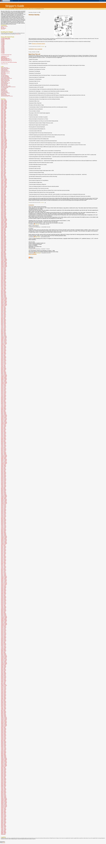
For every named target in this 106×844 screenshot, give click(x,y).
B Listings (2, 39)
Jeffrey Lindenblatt (4, 26)
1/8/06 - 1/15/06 (3, 110)
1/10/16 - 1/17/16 (3, 505)
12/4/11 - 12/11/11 (3, 342)
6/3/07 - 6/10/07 (3, 165)
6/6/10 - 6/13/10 (3, 284)
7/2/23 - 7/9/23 (3, 787)
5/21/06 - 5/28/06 (3, 125)
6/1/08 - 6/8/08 (3, 204)
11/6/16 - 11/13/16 (3, 538)
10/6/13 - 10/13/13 (4, 414)
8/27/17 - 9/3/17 (3, 571)
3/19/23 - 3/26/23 (3, 775)
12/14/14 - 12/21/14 (4, 462)
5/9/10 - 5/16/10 (3, 281)
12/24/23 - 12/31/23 (4, 806)
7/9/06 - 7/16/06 (3, 129)
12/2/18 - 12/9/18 (3, 622)
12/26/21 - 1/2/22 (3, 726)
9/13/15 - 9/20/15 (3, 492)
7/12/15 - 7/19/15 (3, 485)
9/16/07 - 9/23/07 (3, 176)
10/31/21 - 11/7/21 (3, 720)
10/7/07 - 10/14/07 (4, 178)
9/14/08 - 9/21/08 (3, 216)
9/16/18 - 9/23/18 (3, 613)
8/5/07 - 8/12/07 (3, 171)
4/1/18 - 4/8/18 (3, 595)
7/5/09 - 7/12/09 (3, 248)
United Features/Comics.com (5, 71)
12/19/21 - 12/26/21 (4, 725)
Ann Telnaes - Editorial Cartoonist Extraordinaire (8, 86)
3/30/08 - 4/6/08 (3, 197)
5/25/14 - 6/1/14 (3, 440)
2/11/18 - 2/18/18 (3, 589)
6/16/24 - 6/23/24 (3, 825)
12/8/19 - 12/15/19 (4, 662)
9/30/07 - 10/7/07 (3, 177)
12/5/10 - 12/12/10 (4, 303)
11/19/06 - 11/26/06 (4, 143)
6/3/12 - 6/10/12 (3, 362)
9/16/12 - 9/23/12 (3, 372)
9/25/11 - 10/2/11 (3, 334)
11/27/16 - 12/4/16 (3, 541)
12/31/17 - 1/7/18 (3, 585)
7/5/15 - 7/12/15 (3, 484)
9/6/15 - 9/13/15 (3, 491)
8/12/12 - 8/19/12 (3, 368)
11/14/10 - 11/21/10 (4, 301)
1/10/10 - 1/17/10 (3, 268)
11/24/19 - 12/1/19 (3, 660)
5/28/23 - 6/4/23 (3, 783)
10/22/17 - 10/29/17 (4, 577)
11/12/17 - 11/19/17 (4, 579)
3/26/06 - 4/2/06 (3, 119)
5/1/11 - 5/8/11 (3, 318)
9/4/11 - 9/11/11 (3, 332)
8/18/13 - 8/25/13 (3, 409)
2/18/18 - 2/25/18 (3, 590)
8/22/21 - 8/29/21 (3, 712)
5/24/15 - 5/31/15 (3, 480)
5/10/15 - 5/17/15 (3, 478)
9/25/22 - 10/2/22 (3, 756)
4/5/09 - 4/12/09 (3, 238)
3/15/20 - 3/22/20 (3, 673)
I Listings (2, 45)
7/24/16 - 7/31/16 (3, 527)
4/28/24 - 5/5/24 (3, 820)
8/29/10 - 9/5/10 (3, 293)
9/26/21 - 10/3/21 (3, 716)
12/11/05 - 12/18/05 (4, 107)
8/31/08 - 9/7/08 (3, 214)
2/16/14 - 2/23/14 (3, 429)
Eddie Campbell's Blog (4, 83)
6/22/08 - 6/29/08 (3, 207)
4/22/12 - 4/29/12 (3, 357)
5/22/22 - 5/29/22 (3, 742)
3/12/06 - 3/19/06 (3, 117)
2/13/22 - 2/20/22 (3, 731)
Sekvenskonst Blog (4, 82)
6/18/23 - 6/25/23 (3, 785)
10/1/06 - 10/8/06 (3, 138)
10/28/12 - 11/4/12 (3, 376)
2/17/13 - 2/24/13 (3, 389)
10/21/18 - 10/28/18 (4, 617)
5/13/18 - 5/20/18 (3, 599)
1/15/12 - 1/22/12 (3, 346)
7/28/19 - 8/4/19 (3, 648)
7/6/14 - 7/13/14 (3, 444)
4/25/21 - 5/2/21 (3, 699)
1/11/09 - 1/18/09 (3, 229)
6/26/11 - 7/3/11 (3, 324)
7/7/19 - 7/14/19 (3, 646)
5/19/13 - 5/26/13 (3, 399)
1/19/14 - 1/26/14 (3, 426)
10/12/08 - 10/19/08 (4, 219)
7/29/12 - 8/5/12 (3, 366)
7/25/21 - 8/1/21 (3, 709)
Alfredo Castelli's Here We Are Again (6, 78)
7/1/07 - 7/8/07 (3, 168)
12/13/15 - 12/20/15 (4, 502)
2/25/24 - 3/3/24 (3, 813)
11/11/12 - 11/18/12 (4, 378)
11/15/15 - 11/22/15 (4, 499)
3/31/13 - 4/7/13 (3, 393)
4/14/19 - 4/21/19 (3, 636)
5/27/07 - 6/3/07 (3, 164)
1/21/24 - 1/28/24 (3, 809)
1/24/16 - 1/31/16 (3, 507)
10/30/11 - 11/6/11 (3, 338)
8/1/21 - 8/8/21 (3, 710)
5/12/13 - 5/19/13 (3, 398)
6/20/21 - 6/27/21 (3, 705)
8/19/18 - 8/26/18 (3, 610)
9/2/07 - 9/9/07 (3, 174)
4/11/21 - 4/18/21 (3, 697)
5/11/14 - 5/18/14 (3, 438)
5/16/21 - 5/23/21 (3, 701)
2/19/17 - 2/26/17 (3, 550)
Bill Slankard (38, 252)
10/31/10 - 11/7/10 (3, 299)
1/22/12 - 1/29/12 (3, 347)
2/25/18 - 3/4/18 (3, 591)
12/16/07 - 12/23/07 (4, 186)
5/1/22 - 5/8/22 (3, 740)
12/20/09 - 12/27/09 (4, 266)
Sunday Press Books (4, 84)
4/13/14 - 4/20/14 (3, 435)
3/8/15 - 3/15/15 (3, 471)
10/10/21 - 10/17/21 (4, 717)
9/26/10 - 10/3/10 (3, 296)
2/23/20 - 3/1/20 (3, 670)
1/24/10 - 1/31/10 (3, 270)
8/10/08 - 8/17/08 (3, 212)
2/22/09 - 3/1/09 (3, 234)
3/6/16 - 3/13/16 (3, 511)
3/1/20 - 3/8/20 (3, 671)
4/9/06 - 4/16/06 (3, 120)
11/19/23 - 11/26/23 (4, 802)
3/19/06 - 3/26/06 (3, 118)
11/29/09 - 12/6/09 (3, 264)
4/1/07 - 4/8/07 (3, 158)
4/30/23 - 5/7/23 (3, 780)
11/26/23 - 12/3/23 (3, 803)
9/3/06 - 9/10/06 (3, 135)
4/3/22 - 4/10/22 (3, 737)
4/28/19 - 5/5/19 (3, 638)
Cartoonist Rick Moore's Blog (5, 95)
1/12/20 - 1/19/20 (3, 666)
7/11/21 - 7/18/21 (3, 707)
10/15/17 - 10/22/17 (4, 576)
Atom (4, 842)
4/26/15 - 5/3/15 (3, 477)
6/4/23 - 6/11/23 (3, 784)
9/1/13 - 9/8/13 (3, 410)
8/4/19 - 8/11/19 (3, 649)
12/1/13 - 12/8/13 (3, 420)
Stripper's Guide (14, 5)
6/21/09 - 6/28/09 (3, 247)
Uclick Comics (3, 72)
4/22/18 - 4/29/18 (3, 597)
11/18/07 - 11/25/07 (4, 183)
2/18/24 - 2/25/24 (3, 812)
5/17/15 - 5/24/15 (3, 479)
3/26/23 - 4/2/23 (3, 776)
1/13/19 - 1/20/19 (3, 626)
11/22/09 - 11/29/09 (4, 263)
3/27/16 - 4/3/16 (3, 514)
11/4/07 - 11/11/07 (3, 181)
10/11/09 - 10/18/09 (4, 259)
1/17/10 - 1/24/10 (3, 269)
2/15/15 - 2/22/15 (3, 469)
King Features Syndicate (4, 70)
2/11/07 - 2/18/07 (3, 153)
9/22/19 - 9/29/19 (3, 653)
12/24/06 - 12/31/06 (4, 147)
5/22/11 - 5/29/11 (3, 320)
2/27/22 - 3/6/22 (3, 733)
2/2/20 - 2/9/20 (3, 668)
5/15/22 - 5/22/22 (3, 741)
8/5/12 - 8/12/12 (3, 367)
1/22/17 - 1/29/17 (3, 547)
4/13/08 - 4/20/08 (3, 199)
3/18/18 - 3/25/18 (3, 593)
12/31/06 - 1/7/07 (3, 148)
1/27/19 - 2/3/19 (3, 628)
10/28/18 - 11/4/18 (3, 618)
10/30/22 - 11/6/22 (3, 760)
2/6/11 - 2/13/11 (3, 310)
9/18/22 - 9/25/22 (3, 755)
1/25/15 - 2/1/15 (3, 467)
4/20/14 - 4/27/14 (3, 436)
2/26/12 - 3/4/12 (3, 351)
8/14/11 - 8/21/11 (3, 329)
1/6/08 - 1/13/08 (3, 188)
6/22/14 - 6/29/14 (3, 443)
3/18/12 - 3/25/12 (3, 353)
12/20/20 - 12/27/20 (4, 685)
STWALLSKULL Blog (4, 85)
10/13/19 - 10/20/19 (4, 656)
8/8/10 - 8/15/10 (3, 291)
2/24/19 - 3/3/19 (3, 631)
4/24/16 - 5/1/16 (3, 517)
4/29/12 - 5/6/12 (3, 358)
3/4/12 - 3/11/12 (3, 352)
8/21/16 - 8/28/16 (3, 530)
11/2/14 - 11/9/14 (3, 457)
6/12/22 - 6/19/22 (3, 744)
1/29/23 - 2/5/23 (3, 770)
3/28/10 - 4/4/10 (3, 277)
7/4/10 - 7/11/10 (3, 287)
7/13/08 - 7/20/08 (3, 209)
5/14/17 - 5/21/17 (3, 559)
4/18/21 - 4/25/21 (3, 698)
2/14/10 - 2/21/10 (3, 272)
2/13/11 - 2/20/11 (3, 311)
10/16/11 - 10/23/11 (4, 336)
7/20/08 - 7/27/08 (3, 210)
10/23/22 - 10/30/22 (4, 759)
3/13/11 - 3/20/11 (3, 314)
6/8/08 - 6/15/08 (3, 205)
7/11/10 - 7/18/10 (3, 288)
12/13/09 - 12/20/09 (4, 265)
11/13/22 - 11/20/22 (4, 761)
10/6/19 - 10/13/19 (4, 655)
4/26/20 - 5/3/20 (3, 674)
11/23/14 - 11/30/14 (4, 460)
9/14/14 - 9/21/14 (3, 452)
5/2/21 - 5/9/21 (3, 700)
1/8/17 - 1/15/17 (3, 545)
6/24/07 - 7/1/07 (3, 167)
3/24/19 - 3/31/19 (3, 634)
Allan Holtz (37, 236)
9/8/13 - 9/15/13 (3, 411)
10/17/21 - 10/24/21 (4, 718)
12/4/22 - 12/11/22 (3, 764)
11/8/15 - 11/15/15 (3, 498)
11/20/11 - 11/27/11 (4, 340)
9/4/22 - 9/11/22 (3, 754)
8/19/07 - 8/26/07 (3, 173)
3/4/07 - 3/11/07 (3, 155)
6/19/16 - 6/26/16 (3, 523)
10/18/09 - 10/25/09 (4, 260)
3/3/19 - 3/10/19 (3, 632)
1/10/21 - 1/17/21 (3, 687)
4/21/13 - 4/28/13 (3, 396)
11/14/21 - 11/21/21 (4, 721)
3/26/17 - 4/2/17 (3, 554)
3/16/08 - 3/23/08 (3, 196)
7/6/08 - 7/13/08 (3, 208)
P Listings (2, 51)
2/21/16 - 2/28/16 (3, 510)
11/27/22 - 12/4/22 (3, 763)
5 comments (42, 202)
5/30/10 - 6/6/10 (3, 283)
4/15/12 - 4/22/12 (3, 356)
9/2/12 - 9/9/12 (3, 370)
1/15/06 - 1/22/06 (3, 111)
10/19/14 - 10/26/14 (4, 456)
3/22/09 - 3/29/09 (3, 237)
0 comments (42, 46)
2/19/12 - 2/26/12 (3, 350)
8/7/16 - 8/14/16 (3, 528)
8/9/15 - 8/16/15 (3, 488)
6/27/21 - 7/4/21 (3, 706)
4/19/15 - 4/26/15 (3, 476)
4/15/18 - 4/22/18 (3, 596)
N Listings (2, 49)
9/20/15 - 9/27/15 (3, 493)
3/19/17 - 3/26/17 (3, 553)
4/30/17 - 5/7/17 (3, 558)
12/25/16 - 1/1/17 (3, 544)
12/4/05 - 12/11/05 (3, 106)
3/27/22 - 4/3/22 (3, 736)
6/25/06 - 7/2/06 (3, 127)
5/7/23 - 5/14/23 (3, 781)
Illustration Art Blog (4, 89)
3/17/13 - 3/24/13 (3, 392)
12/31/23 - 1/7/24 (3, 807)
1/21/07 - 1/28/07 (3, 150)
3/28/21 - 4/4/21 (3, 696)
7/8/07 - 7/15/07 (3, 169)
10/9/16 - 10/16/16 (4, 535)
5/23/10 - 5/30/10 (3, 282)
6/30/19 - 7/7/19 (3, 645)
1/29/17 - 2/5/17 (3, 548)
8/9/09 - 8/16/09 (3, 252)
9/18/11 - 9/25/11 (3, 333)
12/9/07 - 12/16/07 (4, 185)
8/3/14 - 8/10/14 (3, 447)
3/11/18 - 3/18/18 (3, 592)
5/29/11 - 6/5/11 (3, 321)
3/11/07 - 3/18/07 (3, 156)
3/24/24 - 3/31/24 (3, 816)
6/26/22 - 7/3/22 (3, 746)
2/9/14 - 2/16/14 (3, 428)
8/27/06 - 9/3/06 (3, 134)
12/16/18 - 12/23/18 (4, 623)
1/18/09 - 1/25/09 (3, 230)
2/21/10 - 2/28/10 (3, 273)
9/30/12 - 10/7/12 (3, 373)
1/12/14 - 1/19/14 (3, 425)
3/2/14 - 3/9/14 (3, 430)
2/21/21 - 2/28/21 (3, 692)
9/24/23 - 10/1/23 (3, 796)
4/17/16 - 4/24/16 (3, 516)
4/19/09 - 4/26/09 (3, 240)
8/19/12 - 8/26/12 (3, 369)
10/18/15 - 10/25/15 (4, 496)
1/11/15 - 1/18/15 (3, 465)
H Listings (2, 44)
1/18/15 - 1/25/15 (3, 466)
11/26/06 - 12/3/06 (3, 144)
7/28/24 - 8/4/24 (3, 830)
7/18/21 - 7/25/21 (3, 708)
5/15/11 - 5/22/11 (3, 319)
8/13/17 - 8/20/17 (3, 569)
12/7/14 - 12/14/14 (4, 461)
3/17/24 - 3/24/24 (3, 815)
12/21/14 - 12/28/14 (4, 463)
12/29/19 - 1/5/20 (3, 664)
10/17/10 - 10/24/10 (4, 298)
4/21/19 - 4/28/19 (3, 637)
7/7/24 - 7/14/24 (3, 828)
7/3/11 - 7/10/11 (3, 325)
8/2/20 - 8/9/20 (3, 683)
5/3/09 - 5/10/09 (3, 241)
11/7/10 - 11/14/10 (3, 300)
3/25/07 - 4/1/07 (3, 157)
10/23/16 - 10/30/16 (4, 537)
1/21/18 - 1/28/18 (3, 587)
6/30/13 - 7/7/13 (3, 403)
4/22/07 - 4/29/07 (3, 160)
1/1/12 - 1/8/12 (3, 345)
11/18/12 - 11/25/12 (4, 379)
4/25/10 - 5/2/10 (3, 279)
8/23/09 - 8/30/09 (3, 254)
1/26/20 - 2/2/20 (3, 667)
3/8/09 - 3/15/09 (3, 235)
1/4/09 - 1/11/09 (3, 228)
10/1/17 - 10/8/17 (3, 575)
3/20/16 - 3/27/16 (3, 513)
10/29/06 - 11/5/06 (3, 141)
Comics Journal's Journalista (5, 77)
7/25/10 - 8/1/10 (3, 289)
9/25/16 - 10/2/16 (3, 534)
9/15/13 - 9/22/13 (3, 412)
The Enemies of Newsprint (5, 56)
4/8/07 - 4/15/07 (3, 159)
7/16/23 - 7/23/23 (3, 788)
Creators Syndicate (4, 69)
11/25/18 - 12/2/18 (3, 621)
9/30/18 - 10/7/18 (3, 615)
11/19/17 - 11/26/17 (4, 580)
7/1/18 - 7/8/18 (3, 605)
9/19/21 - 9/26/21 (3, 715)
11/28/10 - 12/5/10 (3, 302)
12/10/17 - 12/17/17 (4, 582)
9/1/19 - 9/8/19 (3, 652)
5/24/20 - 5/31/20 (3, 677)
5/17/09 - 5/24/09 (3, 243)
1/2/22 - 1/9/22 (3, 727)
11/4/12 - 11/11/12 (3, 377)
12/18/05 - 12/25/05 (4, 108)
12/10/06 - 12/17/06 (4, 146)
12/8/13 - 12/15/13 (4, 421)
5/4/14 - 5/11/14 (3, 437)
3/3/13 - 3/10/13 (3, 390)
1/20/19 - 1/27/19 (3, 627)
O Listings (3, 50)
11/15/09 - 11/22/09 (4, 262)
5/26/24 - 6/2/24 (3, 823)
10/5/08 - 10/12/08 (4, 218)
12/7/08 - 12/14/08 (4, 225)
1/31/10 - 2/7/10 (3, 271)
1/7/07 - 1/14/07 (3, 149)
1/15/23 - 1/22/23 (3, 768)
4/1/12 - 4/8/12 (3, 355)
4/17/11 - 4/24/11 (3, 316)
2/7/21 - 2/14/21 (3, 690)
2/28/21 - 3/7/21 (3, 693)
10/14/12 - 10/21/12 (4, 375)
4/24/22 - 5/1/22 (3, 739)
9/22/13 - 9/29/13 (3, 413)
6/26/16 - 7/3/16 (3, 524)
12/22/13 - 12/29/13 (4, 423)
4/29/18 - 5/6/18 (3, 598)
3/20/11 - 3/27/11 (3, 315)
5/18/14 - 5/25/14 (3, 439)
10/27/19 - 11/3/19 (3, 657)
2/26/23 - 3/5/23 (3, 773)
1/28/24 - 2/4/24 (3, 810)
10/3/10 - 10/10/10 (4, 297)
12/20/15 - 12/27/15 (4, 503)
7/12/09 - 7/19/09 (3, 249)
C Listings (2, 40)
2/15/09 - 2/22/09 (3, 233)
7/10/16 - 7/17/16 (3, 525)
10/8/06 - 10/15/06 (4, 139)
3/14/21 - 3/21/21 (3, 694)
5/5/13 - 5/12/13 (3, 397)
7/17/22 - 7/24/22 (3, 748)
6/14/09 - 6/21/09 (3, 246)
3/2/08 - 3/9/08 (3, 194)
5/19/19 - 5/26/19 (3, 640)
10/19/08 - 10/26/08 (4, 220)
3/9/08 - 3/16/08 (3, 195)
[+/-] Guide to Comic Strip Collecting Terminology (9, 62)
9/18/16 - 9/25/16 (3, 533)
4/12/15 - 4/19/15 (3, 475)
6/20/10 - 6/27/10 (3, 285)
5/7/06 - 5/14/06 (3, 123)
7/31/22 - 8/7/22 (3, 750)
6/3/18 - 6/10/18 (3, 602)
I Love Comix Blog (4, 88)
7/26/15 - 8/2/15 (3, 487)
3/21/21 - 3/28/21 (3, 695)
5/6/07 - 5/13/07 (3, 162)
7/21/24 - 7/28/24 (3, 829)
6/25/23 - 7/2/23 (3, 786)
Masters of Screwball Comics (5, 80)
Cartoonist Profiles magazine (5, 68)
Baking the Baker (3, 93)
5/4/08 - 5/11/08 (3, 201)
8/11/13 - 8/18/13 (3, 408)
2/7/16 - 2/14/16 (3, 508)
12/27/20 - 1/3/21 (3, 686)
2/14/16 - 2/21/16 (3, 509)
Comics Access (3, 74)
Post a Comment (38, 49)
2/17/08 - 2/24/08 (3, 193)
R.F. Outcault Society (4, 91)
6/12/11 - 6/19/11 (3, 322)
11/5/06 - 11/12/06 (3, 142)
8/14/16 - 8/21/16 (3, 529)
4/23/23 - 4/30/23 (3, 779)
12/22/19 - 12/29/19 (4, 663)
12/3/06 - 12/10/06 (4, 145)
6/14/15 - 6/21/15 (3, 482)
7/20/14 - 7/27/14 (3, 446)
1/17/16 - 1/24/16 (3, 506)
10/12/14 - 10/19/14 (4, 455)
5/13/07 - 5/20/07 (3, 163)
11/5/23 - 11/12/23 (3, 801)
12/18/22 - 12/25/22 (4, 765)
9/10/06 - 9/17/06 (3, 136)
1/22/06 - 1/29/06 (3, 112)
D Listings (2, 41)
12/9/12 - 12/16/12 (4, 381)
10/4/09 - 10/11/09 (3, 258)
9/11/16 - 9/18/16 (3, 532)
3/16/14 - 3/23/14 (3, 432)
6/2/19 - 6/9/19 (3, 642)
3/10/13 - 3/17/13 (3, 391)
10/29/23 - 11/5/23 (3, 800)
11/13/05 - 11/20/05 (4, 104)
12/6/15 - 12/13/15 (4, 501)
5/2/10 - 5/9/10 (3, 280)
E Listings (2, 42)
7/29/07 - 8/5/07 (3, 170)
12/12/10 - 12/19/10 (4, 304)
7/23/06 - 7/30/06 (3, 130)
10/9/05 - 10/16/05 (4, 100)
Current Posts (3, 834)
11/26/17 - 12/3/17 (3, 581)
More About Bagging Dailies (5, 58)
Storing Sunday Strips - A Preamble (6, 59)
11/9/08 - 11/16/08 (3, 222)
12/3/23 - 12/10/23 (4, 804)
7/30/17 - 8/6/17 (3, 568)
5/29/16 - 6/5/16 (3, 521)
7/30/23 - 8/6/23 (3, 790)
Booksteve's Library (4, 94)
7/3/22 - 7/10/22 (3, 747)
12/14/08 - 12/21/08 (4, 226)
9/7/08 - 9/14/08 (3, 215)
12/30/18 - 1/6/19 (3, 625)
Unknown (37, 224)
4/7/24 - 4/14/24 (3, 818)
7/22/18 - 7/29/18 (3, 607)
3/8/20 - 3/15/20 (3, 672)
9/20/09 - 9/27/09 (3, 257)
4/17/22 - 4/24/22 (3, 738)
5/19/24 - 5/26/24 (3, 822)
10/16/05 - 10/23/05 (4, 101)
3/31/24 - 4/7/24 (3, 817)
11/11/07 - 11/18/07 (4, 182)
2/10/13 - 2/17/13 (3, 388)
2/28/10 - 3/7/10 (3, 274)
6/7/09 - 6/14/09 (3, 245)
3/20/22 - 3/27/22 (3, 735)
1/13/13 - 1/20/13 (3, 385)
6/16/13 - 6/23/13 (3, 402)
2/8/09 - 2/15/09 (3, 232)
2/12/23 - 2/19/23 (3, 771)
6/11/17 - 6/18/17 (3, 562)
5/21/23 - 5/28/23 (3, 782)
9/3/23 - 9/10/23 (3, 794)
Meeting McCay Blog (4, 90)
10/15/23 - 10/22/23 (4, 798)
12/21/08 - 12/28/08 (4, 227)
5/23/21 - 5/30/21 (3, 702)
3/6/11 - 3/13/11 (3, 313)
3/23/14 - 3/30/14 (3, 433)
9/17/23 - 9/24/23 (3, 795)
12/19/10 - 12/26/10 (4, 305)
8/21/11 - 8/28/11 (3, 330)
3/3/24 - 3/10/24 (3, 814)
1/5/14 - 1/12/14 (3, 424)
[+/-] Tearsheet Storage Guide (6, 54)
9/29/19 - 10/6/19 (3, 654)
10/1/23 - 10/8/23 (3, 797)
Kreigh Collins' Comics (4, 67)
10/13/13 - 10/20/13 (4, 415)
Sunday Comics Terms (4, 63)
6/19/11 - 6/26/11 (3, 323)
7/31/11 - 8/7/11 (3, 328)
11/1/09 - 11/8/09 (3, 261)
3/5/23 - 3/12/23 (3, 774)
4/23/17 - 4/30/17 (3, 557)
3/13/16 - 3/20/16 (3, 512)
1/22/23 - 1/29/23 (3, 769)
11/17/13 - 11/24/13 (4, 419)
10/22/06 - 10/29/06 (4, 140)
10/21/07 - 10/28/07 (4, 180)
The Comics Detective (4, 75)
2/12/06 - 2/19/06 (3, 114)
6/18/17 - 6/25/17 (3, 563)
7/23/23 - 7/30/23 (3, 789)
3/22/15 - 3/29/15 (3, 473)
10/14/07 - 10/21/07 (4, 179)
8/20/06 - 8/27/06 (3, 133)
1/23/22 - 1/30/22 (3, 729)
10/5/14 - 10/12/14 (4, 454)
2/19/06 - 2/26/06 (3, 115)
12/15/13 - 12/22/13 (4, 422)
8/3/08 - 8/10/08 (3, 211)
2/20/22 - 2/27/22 (3, 732)
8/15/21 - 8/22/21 (3, 711)
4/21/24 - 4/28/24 (3, 819)
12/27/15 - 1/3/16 (3, 504)
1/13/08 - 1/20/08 (3, 189)
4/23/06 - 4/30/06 (3, 122)
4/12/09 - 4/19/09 (3, 239)
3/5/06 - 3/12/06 (3, 116)
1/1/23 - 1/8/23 (3, 767)
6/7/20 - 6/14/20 (3, 679)
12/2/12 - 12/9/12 (3, 380)
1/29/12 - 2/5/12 (3, 348)
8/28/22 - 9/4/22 (3, 753)
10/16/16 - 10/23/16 (4, 536)
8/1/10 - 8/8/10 (3, 290)
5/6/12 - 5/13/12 (3, 359)
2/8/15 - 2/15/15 (3, 468)
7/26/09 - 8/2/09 (3, 251)
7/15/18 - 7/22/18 (3, 606)
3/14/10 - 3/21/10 (3, 275)
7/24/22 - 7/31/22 (3, 749)
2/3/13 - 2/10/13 (3, 387)
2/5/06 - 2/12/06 (3, 113)
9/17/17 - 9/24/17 (3, 573)
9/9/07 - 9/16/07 (3, 175)
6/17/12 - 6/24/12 (3, 363)
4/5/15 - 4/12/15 (3, 474)
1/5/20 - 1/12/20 (3, 665)
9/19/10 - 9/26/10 (3, 295)
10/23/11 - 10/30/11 (4, 337)
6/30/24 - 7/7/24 (3, 827)
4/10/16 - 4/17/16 (3, 515)
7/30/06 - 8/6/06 (3, 131)
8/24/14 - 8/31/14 (3, 450)
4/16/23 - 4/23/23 (3, 778)
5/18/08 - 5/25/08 (3, 203)
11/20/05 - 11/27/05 (4, 105)
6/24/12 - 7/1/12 (3, 364)
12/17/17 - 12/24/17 (4, 583)
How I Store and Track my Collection (6, 60)
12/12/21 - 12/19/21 (4, 724)
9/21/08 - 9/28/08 (3, 217)
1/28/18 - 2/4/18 (3, 588)
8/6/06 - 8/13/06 (3, 132)
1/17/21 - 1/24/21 (3, 688)
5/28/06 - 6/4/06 (3, 126)
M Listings (3, 48)
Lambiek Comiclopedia (4, 92)
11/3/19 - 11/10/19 (3, 658)
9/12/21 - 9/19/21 (3, 714)
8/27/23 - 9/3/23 (3, 793)
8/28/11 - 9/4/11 (3, 331)
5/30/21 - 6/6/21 (3, 703)
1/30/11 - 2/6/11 (3, 309)
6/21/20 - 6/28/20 (3, 680)
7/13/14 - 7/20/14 (3, 445)
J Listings (2, 46)
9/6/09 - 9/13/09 (3, 255)
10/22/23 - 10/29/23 (4, 799)
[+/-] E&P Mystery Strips (5, 38)
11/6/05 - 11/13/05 (3, 103)
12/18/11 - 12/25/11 (4, 343)
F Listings (2, 43)
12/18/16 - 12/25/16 (4, 543)
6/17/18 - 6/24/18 (3, 603)
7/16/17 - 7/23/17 (3, 566)
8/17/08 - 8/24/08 (3, 213)
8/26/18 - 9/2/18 (3, 611)
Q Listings (3, 52)
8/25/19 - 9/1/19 (3, 651)
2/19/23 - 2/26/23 (3, 772)
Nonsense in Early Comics (5, 79)
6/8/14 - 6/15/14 (3, 441)
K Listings (2, 47)
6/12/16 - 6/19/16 (3, 522)
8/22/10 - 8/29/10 (3, 292)
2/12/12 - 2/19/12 (3, 349)
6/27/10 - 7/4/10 (3, 286)
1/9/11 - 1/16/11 (3, 307)
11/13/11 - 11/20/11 (4, 339)
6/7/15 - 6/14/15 (3, 481)
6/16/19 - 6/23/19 (3, 643)
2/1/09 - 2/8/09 (3, 231)
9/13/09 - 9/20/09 (3, 256)
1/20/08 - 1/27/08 (3, 190)
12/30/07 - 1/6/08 (3, 187)
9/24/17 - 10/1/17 (3, 574)
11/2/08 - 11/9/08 (3, 221)
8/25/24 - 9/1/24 (3, 833)
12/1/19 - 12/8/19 (3, 661)
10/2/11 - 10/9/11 (3, 335)
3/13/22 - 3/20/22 (3, 734)
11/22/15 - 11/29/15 (4, 500)
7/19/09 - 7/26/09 (3, 250)
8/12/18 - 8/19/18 (3, 609)
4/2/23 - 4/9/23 (3, 777)
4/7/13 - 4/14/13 (3, 394)
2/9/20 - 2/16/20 (3, 669)
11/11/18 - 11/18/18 (4, 619)
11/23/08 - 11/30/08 (4, 224)
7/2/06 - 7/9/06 (3, 128)
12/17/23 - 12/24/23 (4, 805)
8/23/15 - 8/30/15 (3, 490)
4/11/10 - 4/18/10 (3, 278)
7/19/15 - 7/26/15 (3, 486)
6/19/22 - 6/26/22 (3, 745)
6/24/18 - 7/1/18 (3, 604)
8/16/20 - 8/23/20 (3, 684)
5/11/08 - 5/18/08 (3, 202)
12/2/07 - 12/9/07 (3, 184)
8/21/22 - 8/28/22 (3, 752)
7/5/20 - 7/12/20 (3, 682)
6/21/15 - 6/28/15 (3, 483)
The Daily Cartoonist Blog (5, 76)
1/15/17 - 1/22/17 (3, 546)
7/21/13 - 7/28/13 (3, 406)
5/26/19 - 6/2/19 (3, 641)
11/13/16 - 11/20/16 (4, 539)
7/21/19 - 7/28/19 (3, 647)
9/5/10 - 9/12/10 (3, 294)
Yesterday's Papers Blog (4, 81)
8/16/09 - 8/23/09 (3, 253)
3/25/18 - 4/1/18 (3, 594)
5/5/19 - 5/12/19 (3, 639)
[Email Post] (45, 46)
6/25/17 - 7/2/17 (3, 564)
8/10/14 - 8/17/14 (3, 448)
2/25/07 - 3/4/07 (3, 154)
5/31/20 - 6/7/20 (3, 678)
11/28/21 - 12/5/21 (3, 723)
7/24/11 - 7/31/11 (3, 327)
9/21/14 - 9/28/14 (3, 453)
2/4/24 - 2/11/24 (3, 811)
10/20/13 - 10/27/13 (4, 416)
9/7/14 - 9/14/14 (3, 451)
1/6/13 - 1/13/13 (3, 384)
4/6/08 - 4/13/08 (3, 198)
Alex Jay (2, 27)
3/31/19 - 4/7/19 (3, 635)
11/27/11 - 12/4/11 (3, 341)
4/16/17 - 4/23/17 (3, 556)
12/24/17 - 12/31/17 (4, 584)
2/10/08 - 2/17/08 (3, 192)
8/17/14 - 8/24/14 (3, 449)
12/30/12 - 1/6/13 (3, 383)
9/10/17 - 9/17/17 (3, 572)
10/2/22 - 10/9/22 (3, 757)
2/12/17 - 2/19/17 (3, 549)
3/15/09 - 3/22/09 (3, 236)
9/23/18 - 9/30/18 (3, 614)
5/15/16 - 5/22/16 (3, 519)
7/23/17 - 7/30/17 (3, 567)
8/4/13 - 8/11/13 (3, 407)
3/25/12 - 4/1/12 (3, 354)
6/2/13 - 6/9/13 (3, 400)
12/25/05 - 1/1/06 (3, 109)
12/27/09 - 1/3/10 (3, 267)
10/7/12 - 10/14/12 (4, 374)
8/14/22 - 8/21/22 (3, 751)
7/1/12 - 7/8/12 (3, 365)
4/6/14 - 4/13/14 (3, 434)
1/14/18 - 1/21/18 (3, 586)
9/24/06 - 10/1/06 (3, 137)
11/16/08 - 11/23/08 (4, 223)
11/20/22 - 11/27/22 (4, 762)
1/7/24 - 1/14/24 (3, 808)
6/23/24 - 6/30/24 (3, 826)
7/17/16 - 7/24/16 (3, 526)
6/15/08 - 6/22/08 (3, 206)
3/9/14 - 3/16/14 (3, 431)
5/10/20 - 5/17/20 (3, 676)
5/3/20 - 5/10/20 (3, 675)
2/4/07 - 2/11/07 (3, 152)
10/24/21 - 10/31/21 (4, 719)
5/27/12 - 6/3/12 (3, 361)
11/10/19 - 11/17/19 (4, 659)
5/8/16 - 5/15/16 (3, 518)
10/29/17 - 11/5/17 (3, 578)
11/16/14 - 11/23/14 (4, 459)
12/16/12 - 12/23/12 (4, 382)
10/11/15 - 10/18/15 (4, 495)
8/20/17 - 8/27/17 (3, 570)
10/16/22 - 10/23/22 (4, 758)
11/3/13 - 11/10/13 (3, 417)
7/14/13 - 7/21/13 (3, 405)
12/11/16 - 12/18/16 (4, 542)
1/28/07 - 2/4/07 (3, 151)
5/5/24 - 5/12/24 (3, 821)
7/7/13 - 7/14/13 (3, 404)
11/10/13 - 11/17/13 (4, 418)
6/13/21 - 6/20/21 (3, 704)
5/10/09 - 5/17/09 (3, 242)
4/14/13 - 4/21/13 (3, 395)
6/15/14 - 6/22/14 (3, 442)
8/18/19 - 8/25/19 (3, 650)
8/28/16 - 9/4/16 (3, 531)
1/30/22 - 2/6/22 (3, 730)
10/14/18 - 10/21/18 (4, 616)
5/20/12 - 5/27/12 (3, 360)
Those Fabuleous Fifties (4, 87)
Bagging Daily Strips (4, 57)
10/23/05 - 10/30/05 (4, 102)
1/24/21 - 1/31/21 (3, 689)
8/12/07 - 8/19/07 (3, 172)
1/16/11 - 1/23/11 (3, 308)
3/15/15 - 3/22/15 (3, 472)
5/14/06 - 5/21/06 (3, 124)
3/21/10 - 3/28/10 (3, 276)
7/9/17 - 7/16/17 (3, 565)
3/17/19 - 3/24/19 (3, 633)
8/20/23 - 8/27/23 (3, 792)
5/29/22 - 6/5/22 (3, 743)
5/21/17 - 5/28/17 (3, 560)
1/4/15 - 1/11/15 (3, 464)
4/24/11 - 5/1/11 (3, 317)
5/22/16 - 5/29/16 (3, 520)
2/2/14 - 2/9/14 (3, 427)
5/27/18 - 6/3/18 (3, 601)
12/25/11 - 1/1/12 (3, 344)
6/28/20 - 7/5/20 (3, 681)
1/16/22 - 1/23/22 (3, 728)
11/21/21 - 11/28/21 (4, 722)
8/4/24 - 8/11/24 (3, 831)
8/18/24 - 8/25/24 (3, 832)
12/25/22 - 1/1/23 (3, 766)
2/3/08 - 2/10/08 (3, 191)
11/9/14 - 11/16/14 (3, 458)
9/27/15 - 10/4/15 (3, 494)
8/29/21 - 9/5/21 (3, 713)
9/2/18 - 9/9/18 (3, 612)
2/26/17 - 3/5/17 (3, 551)
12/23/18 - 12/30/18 (4, 624)
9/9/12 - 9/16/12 (3, 371)
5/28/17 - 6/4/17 (3, 561)
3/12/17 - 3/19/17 (3, 552)
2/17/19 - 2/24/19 (3, 630)
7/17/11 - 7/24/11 (3, 326)
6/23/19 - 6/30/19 (3, 644)
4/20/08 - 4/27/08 (3, 200)
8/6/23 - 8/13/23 (3, 791)
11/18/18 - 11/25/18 (4, 620)
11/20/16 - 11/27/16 (4, 540)
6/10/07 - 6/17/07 (3, 166)
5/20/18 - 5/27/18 (3, 600)
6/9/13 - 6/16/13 (3, 401)
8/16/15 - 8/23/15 (3, 489)
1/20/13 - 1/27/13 (3, 386)
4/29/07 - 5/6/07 (3, 161)
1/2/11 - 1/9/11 (3, 306)
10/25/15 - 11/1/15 (3, 497)
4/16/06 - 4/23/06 (3, 121)
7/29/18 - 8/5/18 (3, 608)
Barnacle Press (3, 73)
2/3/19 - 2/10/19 (3, 629)
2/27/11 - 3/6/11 (3, 312)
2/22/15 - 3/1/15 (3, 470)
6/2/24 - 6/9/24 (3, 824)
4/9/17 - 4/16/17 (3, 555)
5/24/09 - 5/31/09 (3, 244)
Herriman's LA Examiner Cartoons (38, 43)
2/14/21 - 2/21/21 (3, 691)
